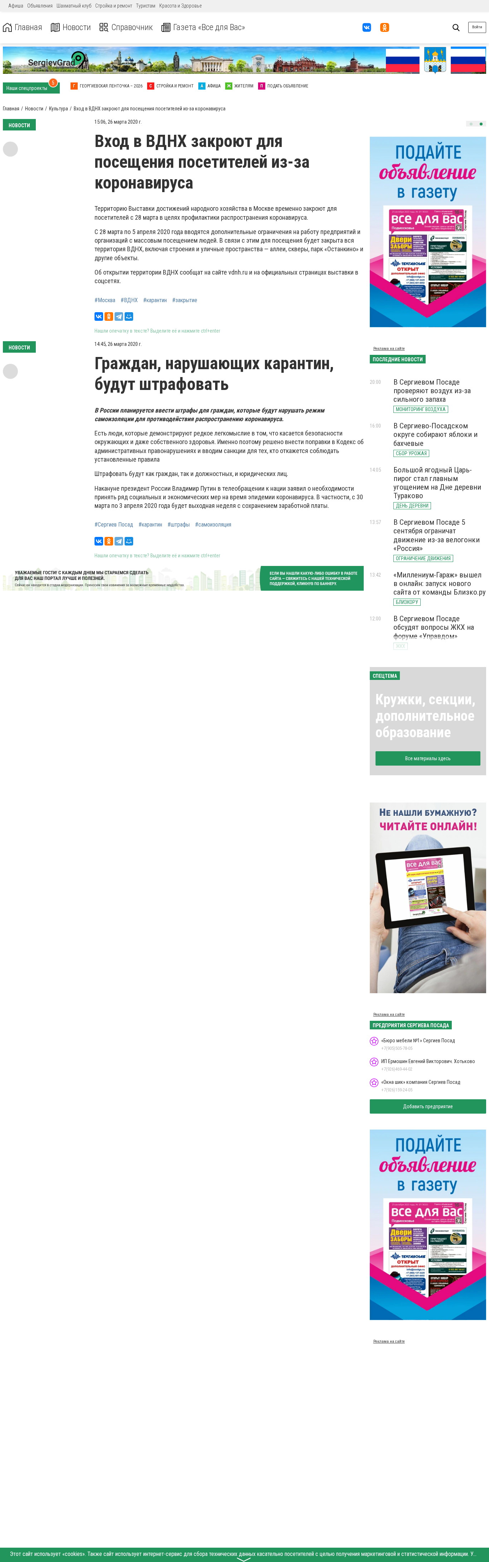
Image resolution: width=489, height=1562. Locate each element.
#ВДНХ (129, 300)
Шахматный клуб (74, 6)
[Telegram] (119, 316)
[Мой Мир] (129, 316)
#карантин (155, 300)
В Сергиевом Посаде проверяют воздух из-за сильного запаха (432, 391)
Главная (28, 27)
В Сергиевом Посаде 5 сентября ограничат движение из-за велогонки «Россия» (436, 535)
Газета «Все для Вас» (209, 27)
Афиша (15, 6)
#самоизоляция (213, 525)
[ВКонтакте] (99, 316)
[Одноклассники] (109, 316)
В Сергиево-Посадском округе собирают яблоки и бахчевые (435, 434)
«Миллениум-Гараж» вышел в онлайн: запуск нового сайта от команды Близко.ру (439, 583)
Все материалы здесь (428, 758)
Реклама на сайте (389, 348)
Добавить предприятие (428, 1106)
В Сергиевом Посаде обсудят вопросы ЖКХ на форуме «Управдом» (433, 627)
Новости (77, 27)
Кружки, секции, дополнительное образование (425, 716)
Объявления (40, 6)
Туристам (145, 6)
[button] (471, 124)
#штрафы (179, 525)
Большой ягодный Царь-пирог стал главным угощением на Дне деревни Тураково (437, 483)
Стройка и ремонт (113, 6)
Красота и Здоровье (180, 6)
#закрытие (184, 300)
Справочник (132, 27)
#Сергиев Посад (114, 525)
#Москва (105, 300)
